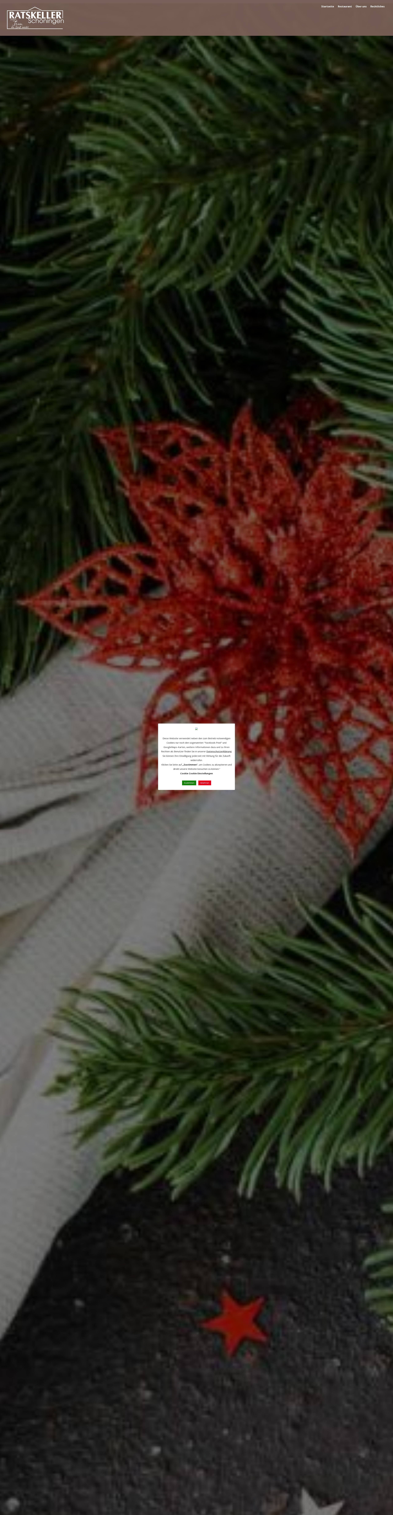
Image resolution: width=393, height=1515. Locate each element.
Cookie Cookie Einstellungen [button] (196, 773)
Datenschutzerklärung (219, 751)
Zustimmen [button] (189, 782)
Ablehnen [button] (204, 782)
